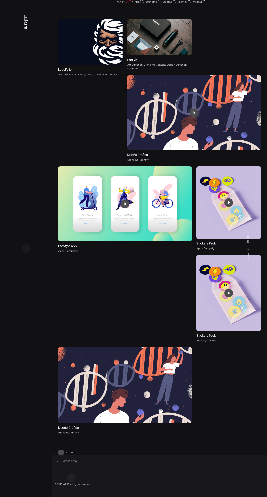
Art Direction (66, 74)
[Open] (77, 35)
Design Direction (97, 74)
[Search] (71, 477)
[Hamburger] (26, 248)
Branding (80, 74)
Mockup (211, 340)
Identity (112, 74)
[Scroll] (58, 461)
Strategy (132, 68)
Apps (61, 250)
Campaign (72, 250)
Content (161, 64)
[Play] (194, 112)
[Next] (72, 452)
